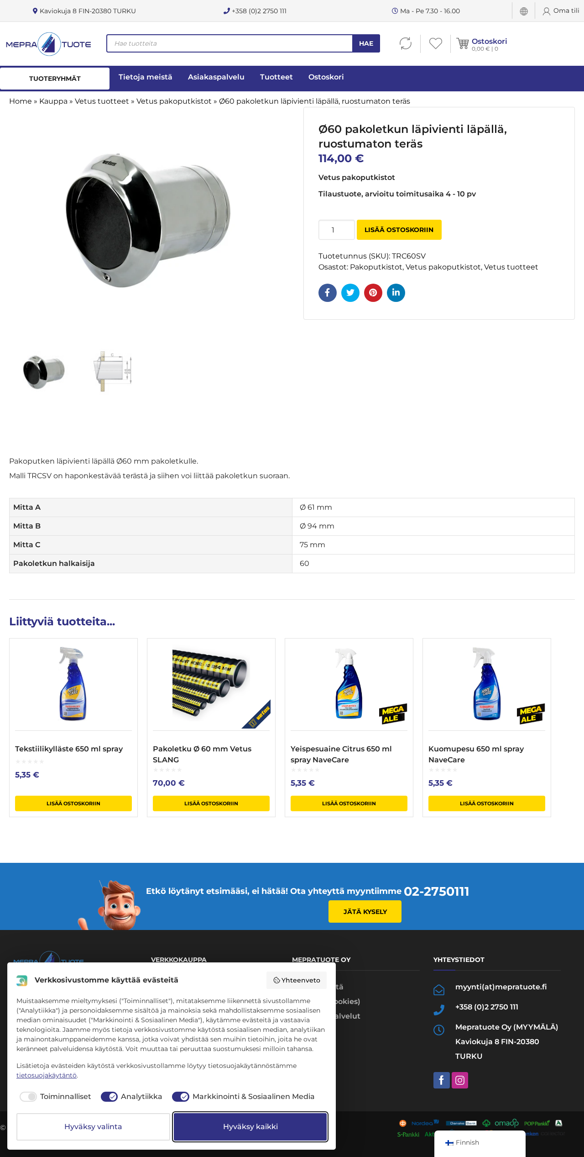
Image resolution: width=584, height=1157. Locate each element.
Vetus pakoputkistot (174, 101)
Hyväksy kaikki (250, 1126)
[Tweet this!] (350, 293)
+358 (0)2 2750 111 (258, 11)
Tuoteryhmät (55, 78)
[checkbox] (53, 1096)
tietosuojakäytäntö (46, 1075)
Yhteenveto (301, 980)
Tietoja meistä (145, 77)
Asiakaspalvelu (216, 77)
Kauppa (53, 101)
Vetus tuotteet (102, 101)
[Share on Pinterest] (373, 293)
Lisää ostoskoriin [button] (73, 803)
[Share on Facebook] (327, 293)
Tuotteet (276, 77)
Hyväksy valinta (93, 1126)
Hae (366, 43)
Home (20, 101)
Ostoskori (489, 41)
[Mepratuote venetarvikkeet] (48, 44)
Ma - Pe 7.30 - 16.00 (429, 11)
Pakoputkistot (376, 267)
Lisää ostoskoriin (399, 230)
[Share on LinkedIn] (396, 293)
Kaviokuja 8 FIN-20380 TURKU (87, 11)
